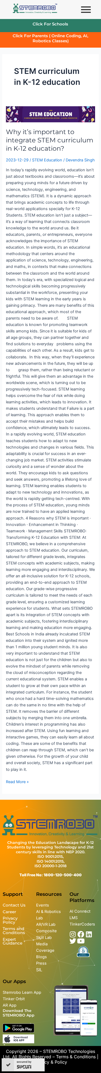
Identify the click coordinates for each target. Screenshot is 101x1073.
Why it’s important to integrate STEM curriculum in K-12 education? (49, 140)
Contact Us (14, 905)
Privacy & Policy (50, 1062)
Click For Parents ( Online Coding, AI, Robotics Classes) (50, 38)
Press (41, 963)
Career (9, 911)
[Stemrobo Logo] (35, 8)
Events (42, 905)
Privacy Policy (10, 920)
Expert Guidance (12, 941)
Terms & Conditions (76, 1056)
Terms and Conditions (14, 930)
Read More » (17, 781)
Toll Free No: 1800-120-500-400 (50, 875)
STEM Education (47, 160)
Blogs (42, 956)
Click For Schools (50, 23)
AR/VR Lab (45, 924)
